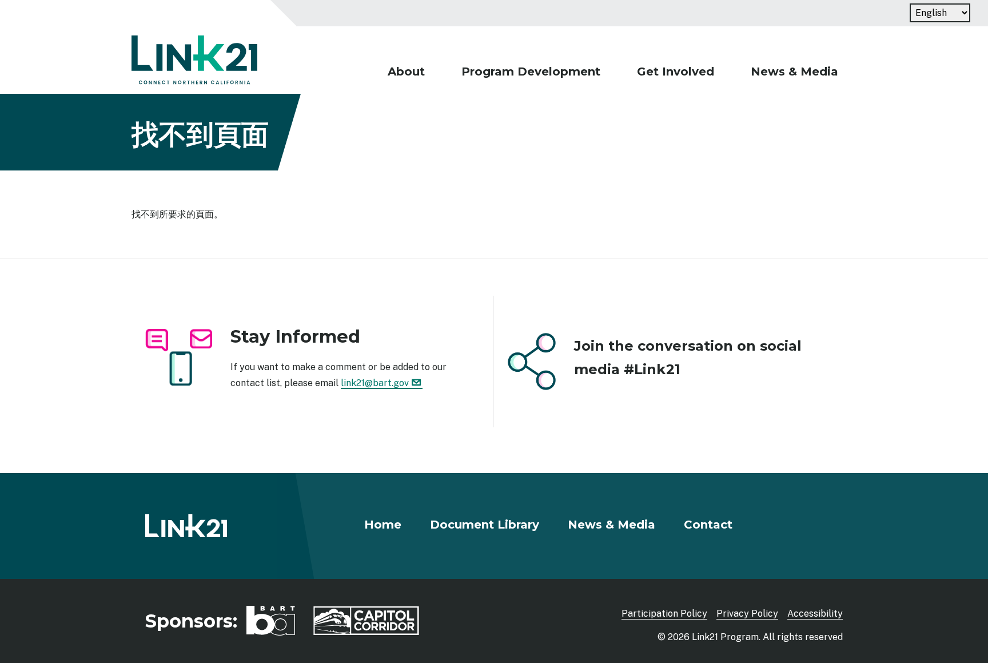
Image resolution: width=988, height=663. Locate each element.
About (406, 71)
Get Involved (675, 71)
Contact (708, 524)
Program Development (530, 71)
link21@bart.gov (375, 383)
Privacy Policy (747, 613)
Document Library (484, 524)
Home (382, 524)
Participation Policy (664, 613)
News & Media (794, 71)
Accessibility (815, 613)
